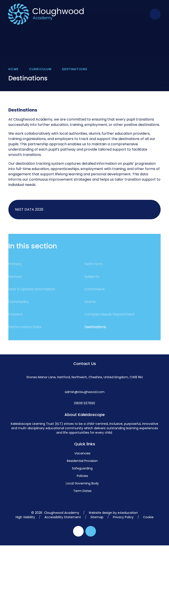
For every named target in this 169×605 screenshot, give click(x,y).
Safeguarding (82, 468)
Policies (82, 476)
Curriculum (40, 69)
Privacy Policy (123, 517)
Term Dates (82, 491)
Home (13, 69)
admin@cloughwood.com (85, 392)
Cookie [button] (148, 517)
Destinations (74, 69)
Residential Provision (82, 461)
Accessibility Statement (62, 517)
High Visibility (25, 517)
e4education (128, 512)
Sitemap (96, 517)
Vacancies (82, 453)
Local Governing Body (82, 483)
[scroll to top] (90, 531)
